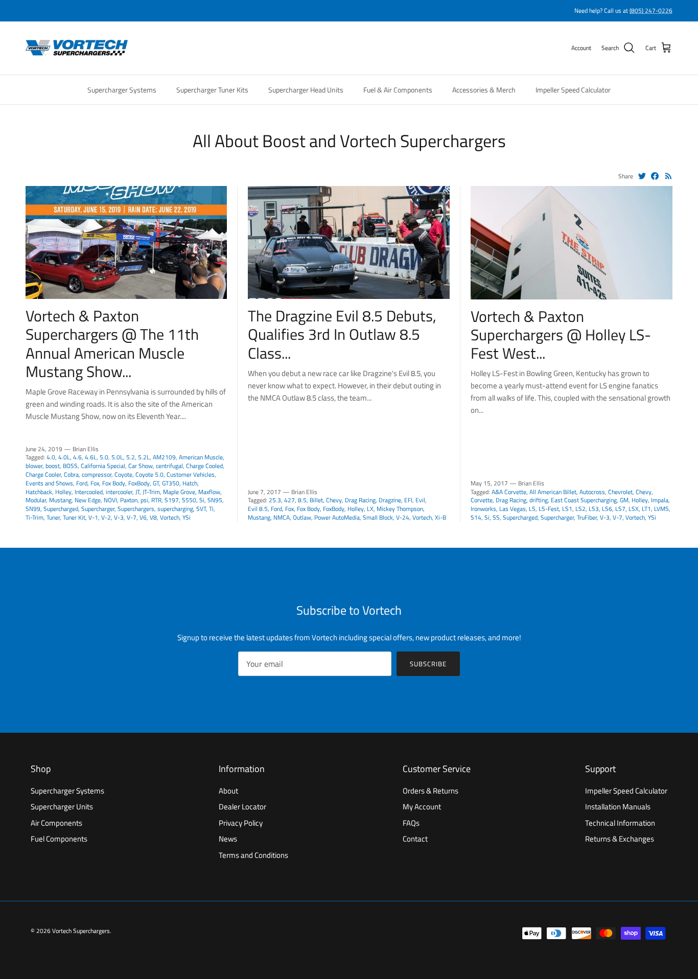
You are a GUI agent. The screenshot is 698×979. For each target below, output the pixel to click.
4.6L (91, 457)
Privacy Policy (241, 823)
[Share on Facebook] (655, 176)
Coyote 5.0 (149, 474)
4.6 (77, 457)
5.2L (144, 457)
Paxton (128, 500)
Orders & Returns (430, 791)
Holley (63, 492)
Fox (94, 483)
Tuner (53, 517)
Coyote (123, 474)
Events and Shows (49, 483)
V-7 (131, 517)
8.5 (302, 500)
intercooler (119, 492)
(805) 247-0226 (651, 10)
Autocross (592, 492)
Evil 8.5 (258, 509)
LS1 (567, 509)
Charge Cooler (43, 474)
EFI (408, 500)
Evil (420, 500)
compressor (96, 474)
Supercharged (60, 509)
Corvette (482, 500)
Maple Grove (179, 492)
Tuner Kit (74, 517)
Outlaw (302, 517)
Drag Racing (360, 500)
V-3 (119, 517)
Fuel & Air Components (397, 89)
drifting (538, 500)
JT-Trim (151, 492)
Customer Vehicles (191, 474)
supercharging (175, 509)
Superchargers (136, 509)
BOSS (70, 466)
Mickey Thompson (400, 509)
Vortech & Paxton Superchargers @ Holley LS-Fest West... (561, 335)
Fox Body (113, 483)
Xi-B (440, 517)
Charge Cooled (204, 466)
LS (532, 509)
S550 (189, 500)
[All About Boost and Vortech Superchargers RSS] (668, 176)
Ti (211, 509)
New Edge (88, 500)
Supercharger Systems (121, 89)
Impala (659, 500)
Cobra (71, 474)
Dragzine (390, 500)
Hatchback (39, 492)
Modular (36, 500)
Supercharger (97, 509)
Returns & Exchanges (619, 839)
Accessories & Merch (484, 89)
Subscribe (428, 664)
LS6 (607, 509)
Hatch (189, 483)
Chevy (334, 500)
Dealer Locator (242, 806)
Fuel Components (59, 839)
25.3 (275, 500)
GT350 (170, 483)
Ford (81, 483)
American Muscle (201, 457)
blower (34, 466)
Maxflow (209, 492)
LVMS (661, 509)
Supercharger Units (62, 806)
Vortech (169, 517)
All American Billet (552, 492)
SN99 (33, 509)
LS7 (620, 509)
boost (52, 466)
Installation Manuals (617, 806)
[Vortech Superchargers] (77, 48)
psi (144, 500)
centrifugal (169, 466)
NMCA (281, 517)
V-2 (106, 517)
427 (289, 500)
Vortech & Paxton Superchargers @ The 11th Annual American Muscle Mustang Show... (112, 343)
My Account (422, 806)
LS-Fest (549, 509)
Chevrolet (620, 492)
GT (156, 483)
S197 (172, 500)
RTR (156, 500)
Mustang (60, 500)
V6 (143, 517)
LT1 (646, 509)
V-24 (402, 517)
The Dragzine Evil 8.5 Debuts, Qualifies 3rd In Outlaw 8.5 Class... (342, 334)
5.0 (104, 457)
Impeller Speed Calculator (573, 89)
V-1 (93, 517)
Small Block (378, 517)
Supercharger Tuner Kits (212, 89)
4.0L (64, 457)
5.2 (130, 457)
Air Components (56, 823)
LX (370, 509)
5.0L (117, 457)
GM (624, 500)
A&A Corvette (509, 492)
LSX (634, 509)
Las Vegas (512, 509)
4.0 (50, 457)
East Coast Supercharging (584, 500)
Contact (415, 839)
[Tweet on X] (642, 176)
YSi (186, 517)
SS (496, 517)
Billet (316, 500)
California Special (103, 466)
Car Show (140, 466)
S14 (476, 517)
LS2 (580, 509)
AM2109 (164, 457)
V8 (153, 517)
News (228, 839)
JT (137, 492)
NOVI (110, 500)
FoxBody (139, 483)
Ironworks (483, 509)
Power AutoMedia (337, 517)
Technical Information (620, 823)
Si (201, 500)
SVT (201, 509)
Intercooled (89, 492)
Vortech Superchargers (81, 931)
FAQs (411, 823)
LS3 (594, 509)
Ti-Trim (34, 517)
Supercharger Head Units (305, 89)
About (228, 791)
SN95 (214, 500)
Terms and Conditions (253, 855)
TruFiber (587, 517)
